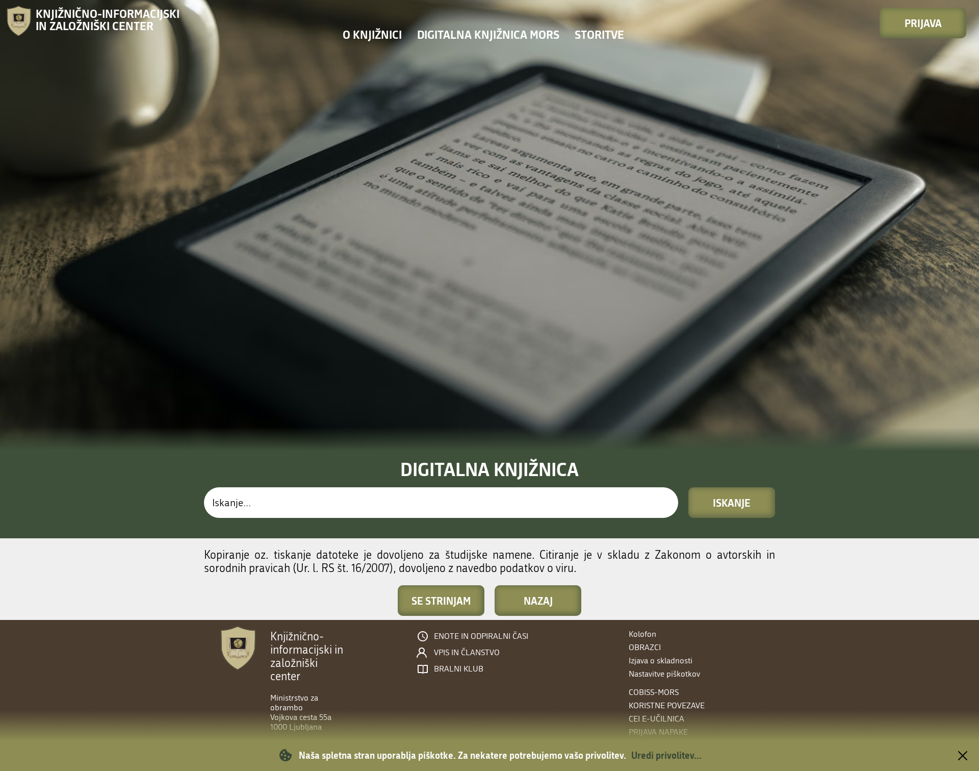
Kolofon (642, 634)
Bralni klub (458, 669)
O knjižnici (372, 34)
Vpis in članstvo (467, 653)
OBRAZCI (645, 647)
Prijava (923, 23)
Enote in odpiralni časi (481, 636)
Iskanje (732, 502)
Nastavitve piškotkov (664, 674)
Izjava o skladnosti (660, 660)
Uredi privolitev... (666, 755)
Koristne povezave (667, 705)
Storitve (599, 34)
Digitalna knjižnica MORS (488, 34)
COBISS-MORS (654, 692)
